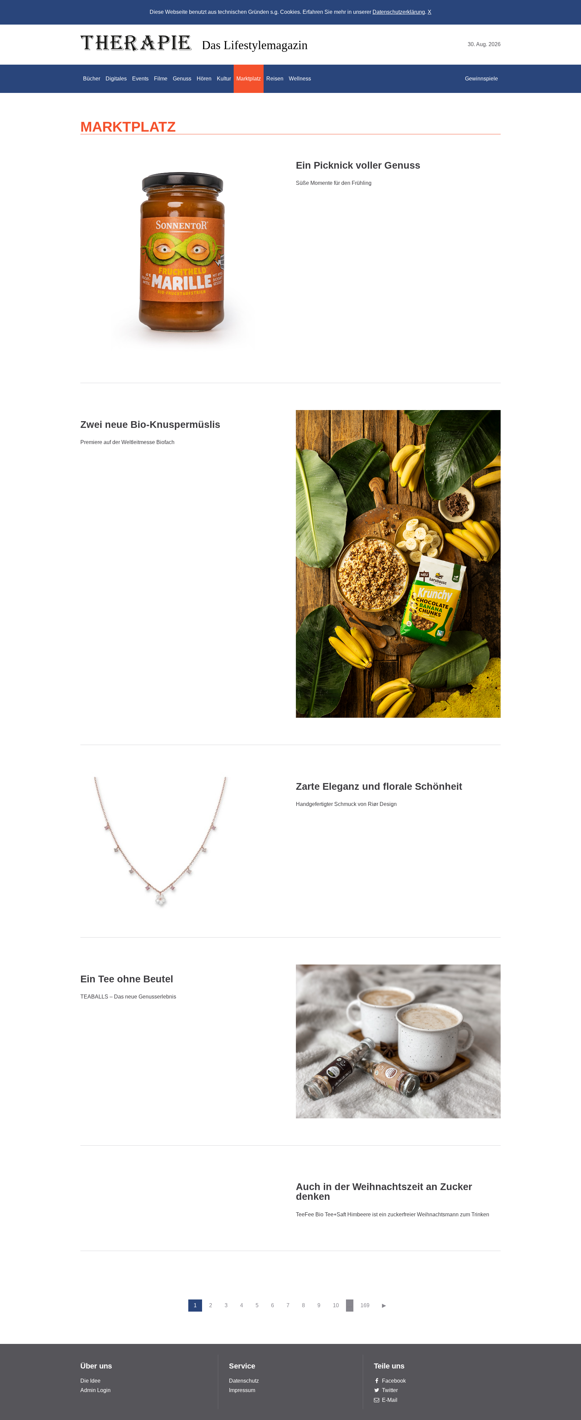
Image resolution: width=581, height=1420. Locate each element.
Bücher (91, 78)
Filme (160, 78)
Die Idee (90, 1381)
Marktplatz (248, 78)
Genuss (182, 78)
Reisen (274, 78)
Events (140, 78)
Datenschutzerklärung (399, 12)
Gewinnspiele (481, 78)
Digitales (116, 78)
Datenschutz (244, 1381)
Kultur (224, 78)
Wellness (300, 78)
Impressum (242, 1390)
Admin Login (95, 1390)
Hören (204, 78)
